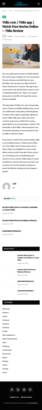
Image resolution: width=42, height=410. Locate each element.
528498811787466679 (11, 231)
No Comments (33, 36)
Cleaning (5, 320)
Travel (4, 372)
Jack (10, 36)
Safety (4, 365)
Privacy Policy (26, 397)
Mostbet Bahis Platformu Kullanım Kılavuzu (19, 220)
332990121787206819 (25, 291)
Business (5, 313)
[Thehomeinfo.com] (21, 3)
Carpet (4, 316)
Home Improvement (9, 339)
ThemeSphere (33, 403)
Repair (4, 357)
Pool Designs (7, 350)
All (4, 17)
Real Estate (6, 354)
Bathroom (6, 309)
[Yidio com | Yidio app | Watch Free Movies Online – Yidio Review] (21, 56)
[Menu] (3, 3)
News (4, 342)
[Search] (38, 3)
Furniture (5, 324)
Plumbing (5, 346)
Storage (5, 369)
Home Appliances (8, 335)
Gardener (5, 327)
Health (4, 331)
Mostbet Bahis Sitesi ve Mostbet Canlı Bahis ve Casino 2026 (28, 257)
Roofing (5, 361)
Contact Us (14, 397)
